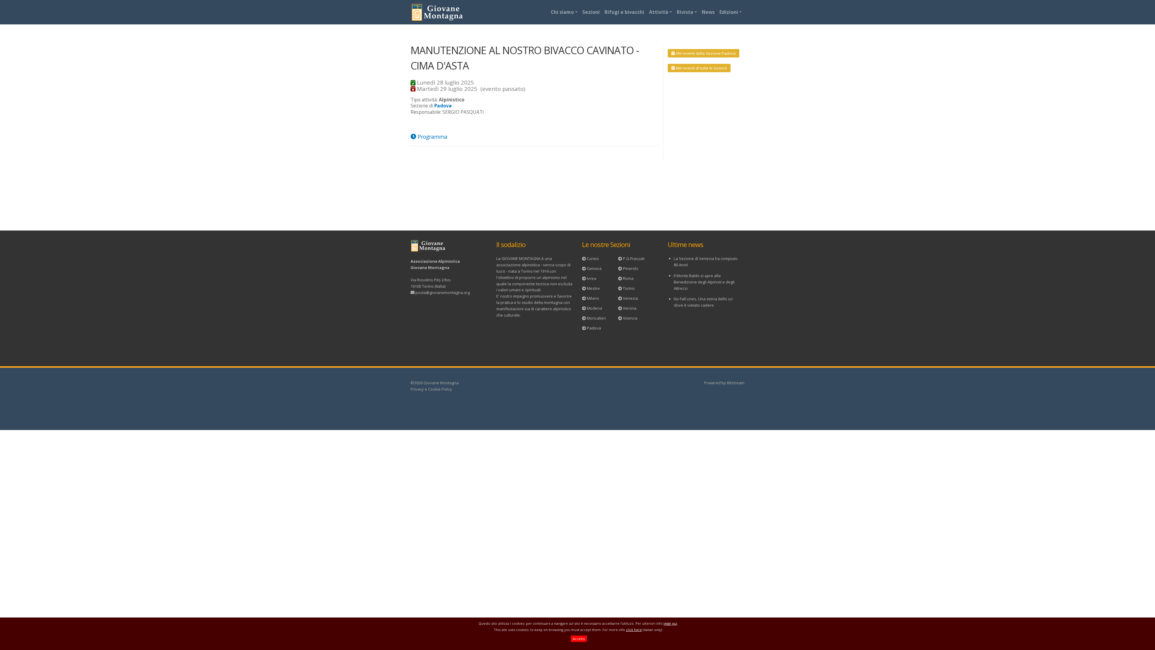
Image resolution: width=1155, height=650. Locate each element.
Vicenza (630, 318)
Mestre (593, 288)
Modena (594, 308)
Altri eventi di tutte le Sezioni (701, 68)
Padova (594, 328)
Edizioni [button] (728, 12)
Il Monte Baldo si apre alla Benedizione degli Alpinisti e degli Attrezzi (704, 282)
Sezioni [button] (591, 12)
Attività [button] (658, 12)
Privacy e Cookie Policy (431, 389)
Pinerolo (630, 268)
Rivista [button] (685, 12)
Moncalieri (596, 318)
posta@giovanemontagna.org (442, 292)
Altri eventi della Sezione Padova (705, 53)
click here (634, 629)
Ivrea (591, 278)
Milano (593, 298)
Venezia (630, 298)
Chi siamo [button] (562, 12)
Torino (629, 288)
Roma (628, 278)
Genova (594, 268)
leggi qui (670, 623)
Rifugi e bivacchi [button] (624, 12)
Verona (629, 308)
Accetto (579, 638)
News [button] (708, 12)
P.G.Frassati (634, 258)
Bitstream (735, 382)
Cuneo (593, 258)
